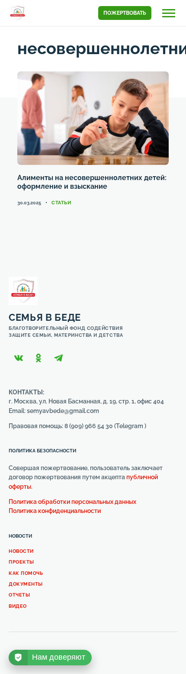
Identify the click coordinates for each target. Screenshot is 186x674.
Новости (21, 551)
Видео (18, 606)
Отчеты (19, 595)
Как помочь (26, 573)
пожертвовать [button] (124, 13)
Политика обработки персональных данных (72, 501)
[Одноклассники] (38, 358)
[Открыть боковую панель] (168, 13)
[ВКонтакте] (19, 358)
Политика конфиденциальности (55, 510)
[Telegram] (58, 358)
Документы (26, 584)
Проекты (21, 562)
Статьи (61, 203)
